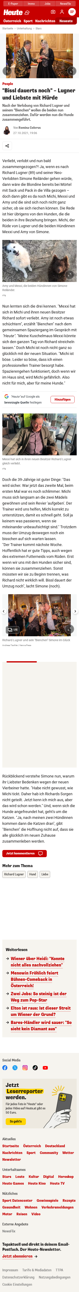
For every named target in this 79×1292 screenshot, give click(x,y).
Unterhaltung (24, 28)
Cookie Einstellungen (17, 1284)
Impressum (10, 1270)
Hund (32, 874)
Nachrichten (12, 1153)
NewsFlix (65, 4)
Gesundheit (11, 1207)
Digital (48, 1177)
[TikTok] (35, 1067)
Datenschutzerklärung (18, 1277)
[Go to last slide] (4, 611)
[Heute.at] (13, 12)
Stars (39, 28)
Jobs (47, 4)
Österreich (12, 21)
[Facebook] (4, 1067)
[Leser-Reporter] (53, 11)
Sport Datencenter (17, 1201)
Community (49, 1153)
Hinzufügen (63, 400)
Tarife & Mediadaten (36, 1270)
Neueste (66, 21)
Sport (28, 21)
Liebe (45, 874)
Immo (31, 4)
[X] (14, 1067)
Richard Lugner (14, 874)
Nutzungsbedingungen (54, 1277)
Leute (19, 1177)
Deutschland (55, 1146)
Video (35, 1214)
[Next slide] (75, 611)
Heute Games (13, 1183)
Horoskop (66, 1177)
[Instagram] (25, 1067)
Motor (7, 1214)
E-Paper (13, 4)
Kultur (34, 1177)
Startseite (7, 28)
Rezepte (69, 1201)
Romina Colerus (30, 128)
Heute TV (57, 1183)
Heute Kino (37, 1183)
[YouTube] (45, 1067)
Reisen (21, 1214)
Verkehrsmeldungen (58, 1207)
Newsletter (11, 1160)
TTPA (59, 1270)
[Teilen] (7, 146)
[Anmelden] (61, 11)
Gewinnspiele (47, 1201)
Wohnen (31, 1207)
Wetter (68, 1153)
